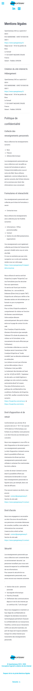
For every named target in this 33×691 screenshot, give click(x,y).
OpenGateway (13, 664)
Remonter (15, 682)
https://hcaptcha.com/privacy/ (14, 401)
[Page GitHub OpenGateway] (19, 9)
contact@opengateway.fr (19, 496)
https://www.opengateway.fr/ (14, 43)
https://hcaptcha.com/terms (14, 404)
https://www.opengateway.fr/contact (16, 502)
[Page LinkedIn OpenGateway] (14, 9)
